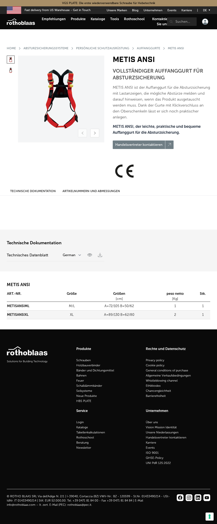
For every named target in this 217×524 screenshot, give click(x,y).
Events (171, 10)
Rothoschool (85, 437)
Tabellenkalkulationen (90, 432)
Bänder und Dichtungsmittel (95, 370)
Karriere (186, 10)
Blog (135, 10)
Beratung (82, 442)
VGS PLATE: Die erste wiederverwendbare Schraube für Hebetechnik (108, 3)
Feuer (80, 380)
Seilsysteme (84, 390)
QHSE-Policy (154, 457)
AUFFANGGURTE (148, 48)
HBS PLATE (83, 401)
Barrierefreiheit (156, 396)
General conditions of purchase (167, 370)
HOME (11, 48)
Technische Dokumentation (33, 191)
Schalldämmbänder (89, 385)
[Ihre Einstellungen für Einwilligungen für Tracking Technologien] (210, 517)
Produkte (78, 19)
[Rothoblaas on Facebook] (180, 497)
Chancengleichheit (158, 390)
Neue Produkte (86, 396)
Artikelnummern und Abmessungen (91, 191)
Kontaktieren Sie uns (162, 21)
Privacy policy (155, 360)
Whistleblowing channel (162, 380)
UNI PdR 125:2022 (158, 463)
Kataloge (82, 427)
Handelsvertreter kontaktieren (166, 437)
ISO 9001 (152, 452)
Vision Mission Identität (161, 427)
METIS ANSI (176, 48)
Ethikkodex (153, 385)
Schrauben (83, 360)
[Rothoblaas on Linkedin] (189, 497)
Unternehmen (152, 10)
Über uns (152, 422)
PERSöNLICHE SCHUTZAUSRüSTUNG (102, 48)
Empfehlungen (54, 19)
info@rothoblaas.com (21, 504)
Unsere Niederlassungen (162, 432)
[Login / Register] (205, 22)
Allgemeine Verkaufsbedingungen (168, 375)
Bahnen (81, 375)
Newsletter (83, 447)
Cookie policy (155, 365)
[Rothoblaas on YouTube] (206, 497)
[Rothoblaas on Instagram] (198, 497)
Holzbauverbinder (88, 365)
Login (80, 422)
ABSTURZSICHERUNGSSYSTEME (46, 48)
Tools (114, 19)
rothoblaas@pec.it (79, 504)
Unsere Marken (117, 10)
